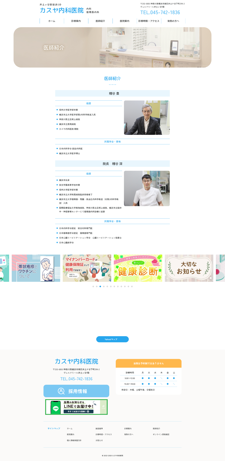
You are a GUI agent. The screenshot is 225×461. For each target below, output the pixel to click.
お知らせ (99, 440)
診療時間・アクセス (148, 21)
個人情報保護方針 (74, 440)
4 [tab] (103, 286)
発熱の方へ (173, 21)
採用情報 (77, 391)
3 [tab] (100, 286)
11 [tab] (128, 286)
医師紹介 (100, 21)
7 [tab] (114, 286)
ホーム (51, 21)
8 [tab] (117, 286)
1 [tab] (93, 286)
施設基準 (99, 428)
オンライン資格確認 (161, 434)
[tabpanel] (138, 268)
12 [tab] (132, 286)
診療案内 (76, 21)
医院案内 (124, 21)
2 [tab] (96, 286)
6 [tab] (110, 286)
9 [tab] (121, 286)
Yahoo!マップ (111, 339)
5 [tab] (107, 286)
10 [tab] (125, 286)
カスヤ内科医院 (62, 10)
